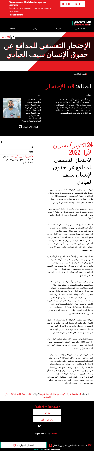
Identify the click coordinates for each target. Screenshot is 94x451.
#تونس (43, 393)
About (31, 151)
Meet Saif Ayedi (31, 127)
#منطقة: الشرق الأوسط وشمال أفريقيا (63, 393)
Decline (66, 4)
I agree (79, 4)
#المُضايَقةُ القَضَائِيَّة (22, 393)
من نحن (35, 28)
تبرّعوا (58, 28)
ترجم (3, 36)
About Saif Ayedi (80, 74)
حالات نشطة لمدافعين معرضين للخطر (72, 445)
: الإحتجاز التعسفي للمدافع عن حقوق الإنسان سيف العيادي (18, 159)
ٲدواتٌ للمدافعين (81, 28)
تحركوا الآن (47, 419)
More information (16, 14)
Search (12, 28)
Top (32, 146)
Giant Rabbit (55, 433)
